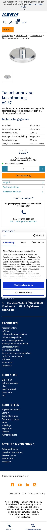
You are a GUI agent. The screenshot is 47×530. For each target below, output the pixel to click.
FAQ (3, 395)
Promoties (7, 365)
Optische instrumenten (13, 356)
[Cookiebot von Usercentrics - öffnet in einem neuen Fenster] (33, 236)
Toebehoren (36, 35)
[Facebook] (12, 485)
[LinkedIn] (27, 485)
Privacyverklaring (37, 493)
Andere (26, 38)
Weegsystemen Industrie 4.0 (15, 343)
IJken (4, 386)
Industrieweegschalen (12, 337)
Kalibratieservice (10, 383)
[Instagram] (34, 485)
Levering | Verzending (12, 452)
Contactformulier (10, 416)
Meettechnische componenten (16, 353)
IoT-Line (6, 331)
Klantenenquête (9, 435)
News (4, 422)
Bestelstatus (8, 458)
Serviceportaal (9, 389)
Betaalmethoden (10, 449)
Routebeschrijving (10, 419)
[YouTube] (20, 485)
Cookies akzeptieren (23, 285)
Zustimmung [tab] (8, 242)
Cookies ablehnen (23, 292)
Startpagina (7, 35)
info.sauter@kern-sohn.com (23, 221)
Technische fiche (11, 187)
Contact (5, 413)
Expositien (7, 380)
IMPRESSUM (14, 493)
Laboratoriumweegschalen (14, 334)
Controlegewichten (11, 347)
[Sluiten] (24, 9)
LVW (24, 493)
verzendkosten (23, 517)
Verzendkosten (9, 455)
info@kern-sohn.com (20, 308)
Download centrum (12, 192)
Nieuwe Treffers (9, 328)
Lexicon (5, 432)
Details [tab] (23, 242)
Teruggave (6, 461)
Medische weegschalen (12, 340)
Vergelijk (7, 182)
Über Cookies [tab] (38, 242)
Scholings (6, 425)
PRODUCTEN (21, 35)
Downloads (7, 392)
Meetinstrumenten (11, 38)
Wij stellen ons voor (11, 410)
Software (6, 359)
